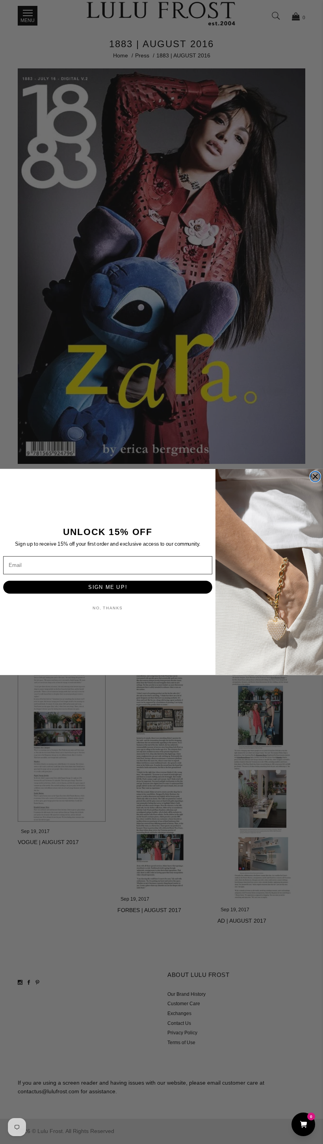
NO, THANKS (108, 608)
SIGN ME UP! (107, 587)
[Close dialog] (315, 476)
